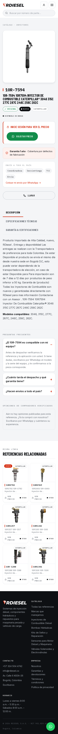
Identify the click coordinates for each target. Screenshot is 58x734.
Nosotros (36, 666)
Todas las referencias (42, 606)
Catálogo (8, 25)
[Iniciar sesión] (44, 5)
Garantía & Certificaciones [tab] (22, 229)
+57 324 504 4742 (12, 666)
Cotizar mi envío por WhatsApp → (23, 182)
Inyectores (22, 25)
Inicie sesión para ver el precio (30, 127)
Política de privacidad (42, 687)
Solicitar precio (24, 136)
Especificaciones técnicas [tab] (21, 221)
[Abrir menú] (52, 5)
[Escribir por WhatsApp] (50, 726)
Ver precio (11, 497)
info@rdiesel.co (11, 670)
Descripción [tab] (13, 212)
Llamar (31, 195)
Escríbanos (8, 685)
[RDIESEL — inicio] (13, 5)
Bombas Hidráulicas (41, 627)
